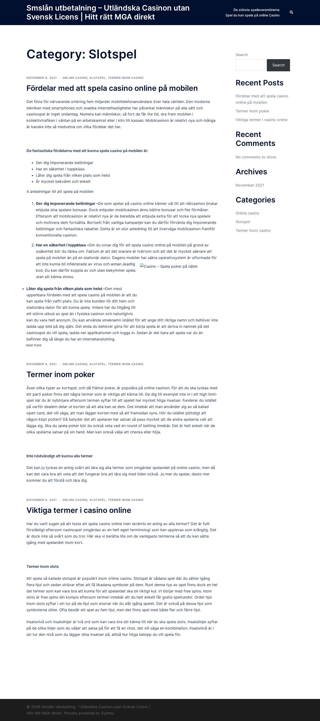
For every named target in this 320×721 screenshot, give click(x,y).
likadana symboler (112, 584)
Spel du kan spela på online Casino (252, 15)
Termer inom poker (61, 374)
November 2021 (250, 185)
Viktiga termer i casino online (79, 510)
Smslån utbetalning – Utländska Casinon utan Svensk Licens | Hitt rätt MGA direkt (108, 12)
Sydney (107, 713)
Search (242, 54)
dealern (50, 406)
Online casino (75, 78)
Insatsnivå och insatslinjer (49, 621)
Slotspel (97, 78)
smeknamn (111, 320)
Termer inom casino (126, 78)
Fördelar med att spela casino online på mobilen (113, 88)
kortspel (69, 387)
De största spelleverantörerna (256, 10)
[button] (292, 12)
